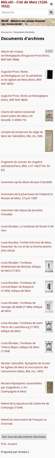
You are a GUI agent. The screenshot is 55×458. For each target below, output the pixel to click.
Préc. (4, 444)
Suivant (12, 444)
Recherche (51, 12)
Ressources (6, 32)
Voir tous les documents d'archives (24, 437)
